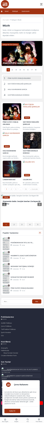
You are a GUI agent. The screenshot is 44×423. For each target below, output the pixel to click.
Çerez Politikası (6, 326)
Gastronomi (25, 11)
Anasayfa (4, 348)
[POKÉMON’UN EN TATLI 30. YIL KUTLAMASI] (22, 243)
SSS (2, 336)
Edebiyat (15, 11)
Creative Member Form (9, 355)
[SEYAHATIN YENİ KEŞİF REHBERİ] (22, 278)
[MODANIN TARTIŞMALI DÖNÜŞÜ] (22, 267)
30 (26, 189)
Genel (6, 11)
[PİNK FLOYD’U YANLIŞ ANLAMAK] (22, 289)
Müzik (7, 118)
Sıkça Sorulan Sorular (10, 353)
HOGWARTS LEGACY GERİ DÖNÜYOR (19, 376)
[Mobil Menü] (41, 4)
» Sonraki (34, 189)
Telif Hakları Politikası (8, 329)
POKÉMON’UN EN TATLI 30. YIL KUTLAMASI (22, 369)
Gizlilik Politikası (6, 323)
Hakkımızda (5, 350)
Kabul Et (12, 411)
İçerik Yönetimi (6, 332)
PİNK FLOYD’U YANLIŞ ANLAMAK (18, 63)
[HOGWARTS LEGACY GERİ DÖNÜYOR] (22, 256)
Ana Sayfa (6, 20)
